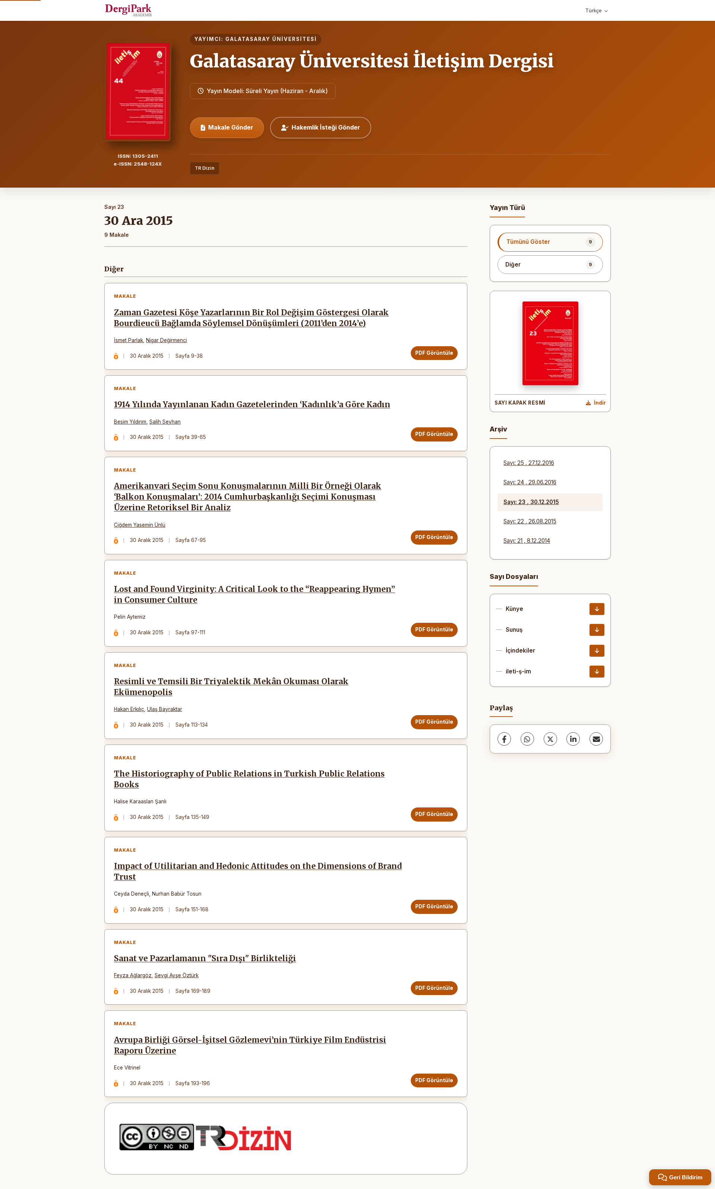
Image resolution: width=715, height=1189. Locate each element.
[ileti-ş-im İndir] (597, 672)
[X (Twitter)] (550, 739)
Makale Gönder (230, 127)
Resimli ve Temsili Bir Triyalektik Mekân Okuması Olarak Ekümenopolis (231, 687)
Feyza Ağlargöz (133, 975)
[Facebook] (504, 739)
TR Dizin (204, 168)
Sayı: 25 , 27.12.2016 (528, 462)
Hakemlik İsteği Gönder (326, 127)
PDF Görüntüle (434, 353)
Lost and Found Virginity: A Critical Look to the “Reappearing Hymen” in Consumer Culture (254, 594)
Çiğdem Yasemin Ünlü (139, 525)
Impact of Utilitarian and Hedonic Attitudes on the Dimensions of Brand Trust (258, 871)
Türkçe (593, 10)
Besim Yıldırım (130, 422)
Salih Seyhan (165, 422)
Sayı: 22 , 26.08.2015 (529, 521)
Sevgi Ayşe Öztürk (176, 975)
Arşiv (498, 429)
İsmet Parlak (128, 340)
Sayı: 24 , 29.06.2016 (529, 482)
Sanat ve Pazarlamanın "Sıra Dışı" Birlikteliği (205, 958)
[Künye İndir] (597, 609)
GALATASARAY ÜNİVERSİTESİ (271, 39)
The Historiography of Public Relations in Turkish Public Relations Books (249, 779)
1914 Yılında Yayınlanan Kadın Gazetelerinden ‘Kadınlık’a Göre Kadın (252, 404)
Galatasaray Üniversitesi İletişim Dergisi (372, 61)
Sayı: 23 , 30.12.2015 (531, 502)
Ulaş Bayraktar (164, 709)
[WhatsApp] (527, 739)
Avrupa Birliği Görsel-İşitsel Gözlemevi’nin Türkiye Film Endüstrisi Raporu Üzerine (250, 1045)
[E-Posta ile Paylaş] (596, 739)
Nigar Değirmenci (166, 340)
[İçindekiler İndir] (597, 651)
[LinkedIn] (573, 739)
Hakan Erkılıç (129, 709)
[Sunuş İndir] (597, 630)
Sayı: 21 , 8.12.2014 (526, 540)
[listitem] (550, 242)
